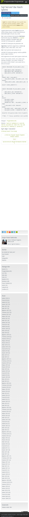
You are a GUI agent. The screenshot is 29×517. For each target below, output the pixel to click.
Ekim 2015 (4, 355)
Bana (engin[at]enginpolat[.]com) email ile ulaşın (17, 232)
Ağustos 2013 (5, 407)
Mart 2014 (4, 393)
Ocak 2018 (5, 300)
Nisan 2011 (5, 464)
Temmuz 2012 (6, 433)
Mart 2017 (4, 320)
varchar (19, 126)
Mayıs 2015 (5, 365)
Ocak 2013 (5, 421)
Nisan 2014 (5, 391)
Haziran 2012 (5, 436)
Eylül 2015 (4, 357)
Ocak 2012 (5, 446)
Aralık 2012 (5, 423)
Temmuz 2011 (6, 458)
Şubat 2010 (5, 492)
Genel (3, 269)
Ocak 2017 (5, 324)
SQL (22, 125)
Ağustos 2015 (5, 359)
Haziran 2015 (5, 363)
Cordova (4, 289)
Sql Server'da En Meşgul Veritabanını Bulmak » (14, 142)
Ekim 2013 (4, 403)
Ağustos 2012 (5, 431)
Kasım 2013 (5, 401)
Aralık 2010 (5, 472)
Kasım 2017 (5, 304)
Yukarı (1, 513)
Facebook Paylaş (6, 13)
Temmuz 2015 (6, 361)
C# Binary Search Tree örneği (9, 131)
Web (3, 275)
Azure (3, 285)
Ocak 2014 (5, 397)
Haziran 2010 (5, 484)
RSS (7, 232)
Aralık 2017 (5, 302)
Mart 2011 (4, 466)
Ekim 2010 (4, 476)
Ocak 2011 (5, 470)
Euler (3, 256)
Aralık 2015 (5, 351)
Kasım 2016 (5, 328)
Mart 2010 (4, 490)
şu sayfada (21, 38)
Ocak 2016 (5, 349)
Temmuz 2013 (6, 409)
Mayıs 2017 (5, 316)
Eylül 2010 (4, 478)
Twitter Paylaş (15, 13)
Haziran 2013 (5, 411)
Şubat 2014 (5, 395)
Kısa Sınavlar (5, 254)
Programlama (11, 121)
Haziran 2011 (5, 460)
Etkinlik (4, 279)
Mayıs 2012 (5, 438)
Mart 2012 (4, 442)
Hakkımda (12, 232)
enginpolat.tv (10, 232)
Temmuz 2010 (6, 482)
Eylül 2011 (4, 454)
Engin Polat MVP (14, 232)
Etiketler (4, 260)
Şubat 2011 (5, 468)
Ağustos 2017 (5, 310)
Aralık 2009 (5, 496)
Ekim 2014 (4, 379)
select (16, 125)
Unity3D (4, 287)
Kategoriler (5, 258)
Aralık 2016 (5, 326)
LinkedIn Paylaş (6, 15)
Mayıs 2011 (5, 462)
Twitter (5, 232)
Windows (4, 281)
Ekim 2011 (4, 452)
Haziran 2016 (5, 338)
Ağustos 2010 (5, 480)
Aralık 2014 (5, 375)
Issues (18, 25)
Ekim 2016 (4, 330)
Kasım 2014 (5, 377)
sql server (5, 126)
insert (21, 123)
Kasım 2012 (5, 425)
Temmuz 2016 (6, 336)
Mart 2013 (4, 417)
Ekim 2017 (4, 306)
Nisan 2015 (5, 367)
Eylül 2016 (4, 332)
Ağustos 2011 (5, 456)
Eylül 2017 (4, 308)
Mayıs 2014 (5, 389)
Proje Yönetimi (6, 283)
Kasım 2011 (5, 450)
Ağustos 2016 (5, 334)
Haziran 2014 (5, 387)
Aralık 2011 (5, 448)
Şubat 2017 (5, 322)
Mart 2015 (4, 369)
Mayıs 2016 (5, 340)
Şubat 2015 (5, 371)
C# (2, 273)
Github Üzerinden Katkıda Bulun (19, 15)
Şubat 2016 (5, 347)
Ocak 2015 (5, 373)
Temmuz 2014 (6, 385)
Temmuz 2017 (6, 312)
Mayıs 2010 (5, 486)
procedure (9, 125)
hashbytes (15, 123)
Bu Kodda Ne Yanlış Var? (8, 252)
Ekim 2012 (4, 427)
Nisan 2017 (5, 318)
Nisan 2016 (5, 342)
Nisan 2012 (5, 440)
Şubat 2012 (5, 444)
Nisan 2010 (5, 488)
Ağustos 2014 (5, 383)
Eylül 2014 (4, 381)
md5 (3, 125)
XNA (3, 277)
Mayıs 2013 (5, 413)
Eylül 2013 (4, 405)
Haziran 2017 (5, 314)
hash (9, 123)
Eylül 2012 (4, 429)
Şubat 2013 (5, 419)
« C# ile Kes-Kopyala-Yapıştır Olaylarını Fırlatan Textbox (14, 135)
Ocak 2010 (5, 494)
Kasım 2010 (5, 474)
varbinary (13, 126)
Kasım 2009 (5, 498)
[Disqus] (14, 166)
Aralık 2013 (5, 399)
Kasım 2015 (5, 353)
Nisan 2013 (5, 415)
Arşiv (14, 139)
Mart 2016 (4, 345)
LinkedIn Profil (3, 232)
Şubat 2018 (5, 298)
